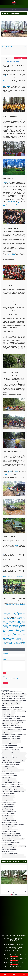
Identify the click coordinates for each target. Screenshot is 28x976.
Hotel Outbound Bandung (18, 788)
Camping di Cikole (5, 837)
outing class (16, 204)
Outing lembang (16, 718)
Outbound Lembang (15, 703)
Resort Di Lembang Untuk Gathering (9, 775)
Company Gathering (10, 201)
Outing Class (20, 747)
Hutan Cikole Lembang (6, 777)
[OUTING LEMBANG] (14, 29)
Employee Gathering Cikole (7, 798)
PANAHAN (19, 576)
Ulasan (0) (20, 58)
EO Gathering (18, 725)
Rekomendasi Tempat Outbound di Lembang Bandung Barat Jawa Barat (13, 753)
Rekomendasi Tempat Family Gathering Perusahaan (13, 769)
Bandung (16, 471)
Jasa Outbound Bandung (15, 731)
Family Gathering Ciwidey (18, 791)
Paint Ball (17, 545)
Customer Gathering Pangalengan (9, 820)
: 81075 (24, 46)
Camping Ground (20, 855)
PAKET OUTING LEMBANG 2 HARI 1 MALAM (11, 691)
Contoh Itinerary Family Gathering (9, 831)
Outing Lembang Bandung (15, 629)
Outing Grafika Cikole (21, 720)
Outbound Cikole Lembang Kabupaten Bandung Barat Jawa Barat (13, 758)
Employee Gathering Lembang (8, 797)
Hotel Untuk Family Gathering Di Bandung (10, 771)
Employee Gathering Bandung (8, 795)
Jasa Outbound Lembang (12, 637)
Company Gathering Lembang (8, 806)
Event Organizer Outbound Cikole (9, 747)
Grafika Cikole (5, 786)
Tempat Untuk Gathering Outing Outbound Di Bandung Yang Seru (13, 694)
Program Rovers (10, 862)
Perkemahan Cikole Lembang (8, 766)
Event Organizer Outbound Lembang (9, 743)
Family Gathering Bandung (7, 789)
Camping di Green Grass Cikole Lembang (10, 842)
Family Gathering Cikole (7, 791)
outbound (11, 204)
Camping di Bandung (16, 835)
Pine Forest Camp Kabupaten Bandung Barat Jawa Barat (14, 856)
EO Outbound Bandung (20, 716)
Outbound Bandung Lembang (8, 707)
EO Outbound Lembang (17, 626)
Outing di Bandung (13, 639)
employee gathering (9, 202)
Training (15, 73)
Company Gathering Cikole (7, 808)
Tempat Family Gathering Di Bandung (9, 829)
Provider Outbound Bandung (17, 625)
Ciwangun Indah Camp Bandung (8, 855)
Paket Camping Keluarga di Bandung (9, 846)
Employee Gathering (6, 751)
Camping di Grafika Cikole (19, 838)
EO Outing (9, 634)
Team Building (10, 73)
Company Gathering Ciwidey (8, 809)
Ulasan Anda (6, 659)
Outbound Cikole (16, 621)
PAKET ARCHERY (8, 576)
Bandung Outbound (15, 622)
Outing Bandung (10, 627)
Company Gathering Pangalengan (9, 811)
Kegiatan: (8, 46)
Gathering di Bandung (13, 640)
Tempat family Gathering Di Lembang (9, 768)
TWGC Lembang (16, 762)
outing (8, 204)
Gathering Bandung (14, 630)
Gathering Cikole (14, 723)
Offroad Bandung (6, 474)
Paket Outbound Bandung (8, 304)
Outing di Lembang (6, 738)
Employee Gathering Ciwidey (8, 800)
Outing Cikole (19, 627)
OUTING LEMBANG (11, 62)
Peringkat (5, 676)
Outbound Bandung (10, 242)
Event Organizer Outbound (15, 741)
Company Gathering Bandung (8, 804)
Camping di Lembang (6, 835)
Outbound (9, 623)
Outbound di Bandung (14, 638)
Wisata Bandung (22, 700)
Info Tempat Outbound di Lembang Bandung (11, 702)
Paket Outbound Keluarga (14, 786)
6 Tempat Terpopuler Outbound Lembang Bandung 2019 (14, 892)
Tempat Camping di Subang (7, 851)
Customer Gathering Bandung (8, 813)
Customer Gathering (16, 751)
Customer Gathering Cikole (7, 817)
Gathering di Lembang (6, 740)
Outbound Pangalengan (7, 788)
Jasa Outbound (12, 635)
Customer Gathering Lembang (8, 815)
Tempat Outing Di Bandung (19, 698)
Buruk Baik (10, 677)
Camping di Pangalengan (7, 838)
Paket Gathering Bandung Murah (8, 773)
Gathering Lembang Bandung (14, 631)
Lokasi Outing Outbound (8, 85)
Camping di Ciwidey (15, 837)
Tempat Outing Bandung (16, 614)
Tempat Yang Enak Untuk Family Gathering (11, 833)
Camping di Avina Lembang (7, 844)
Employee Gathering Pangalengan (9, 802)
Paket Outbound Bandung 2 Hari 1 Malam (10, 764)
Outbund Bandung (19, 257)
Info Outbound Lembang (7, 762)
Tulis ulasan (15, 50)
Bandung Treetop (16, 782)
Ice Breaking (19, 71)
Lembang (10, 471)
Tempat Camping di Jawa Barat (8, 847)
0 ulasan (10, 50)
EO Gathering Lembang (18, 727)
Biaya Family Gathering (7, 782)
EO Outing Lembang (16, 634)
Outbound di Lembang (6, 736)
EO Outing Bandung (22, 729)
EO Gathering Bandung (13, 633)
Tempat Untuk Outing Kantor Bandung (10, 700)
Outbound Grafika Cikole (7, 709)
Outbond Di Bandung (17, 613)
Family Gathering (5, 749)
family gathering (17, 202)
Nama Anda (5, 653)
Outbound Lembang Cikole (19, 760)
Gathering (13, 712)
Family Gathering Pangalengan (8, 793)
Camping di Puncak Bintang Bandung (9, 853)
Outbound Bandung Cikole (18, 755)
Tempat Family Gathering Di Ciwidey (9, 780)
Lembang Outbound (6, 711)
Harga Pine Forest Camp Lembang (9, 849)
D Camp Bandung (22, 846)
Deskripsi (8, 58)
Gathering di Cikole (11, 642)
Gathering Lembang (19, 722)
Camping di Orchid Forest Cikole (8, 840)
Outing (25, 623)
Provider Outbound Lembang (8, 714)
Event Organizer (19, 642)
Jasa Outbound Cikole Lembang (8, 734)
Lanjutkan (5, 683)
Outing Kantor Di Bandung (17, 696)
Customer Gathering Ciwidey (8, 818)
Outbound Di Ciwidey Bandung (16, 784)
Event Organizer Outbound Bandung (9, 745)
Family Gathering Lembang (20, 789)
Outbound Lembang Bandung (13, 619)
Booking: (6, 48)
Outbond (13, 623)
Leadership (7, 75)
